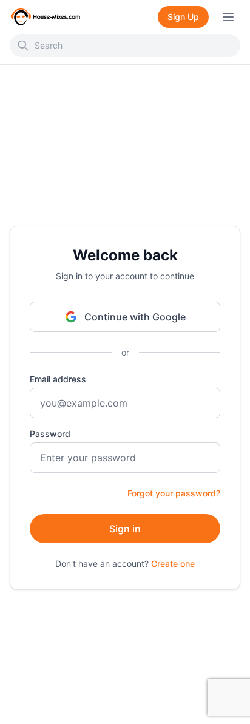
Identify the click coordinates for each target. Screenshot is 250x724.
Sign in (125, 529)
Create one (173, 563)
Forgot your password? (173, 493)
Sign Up (183, 17)
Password (50, 433)
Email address (58, 379)
